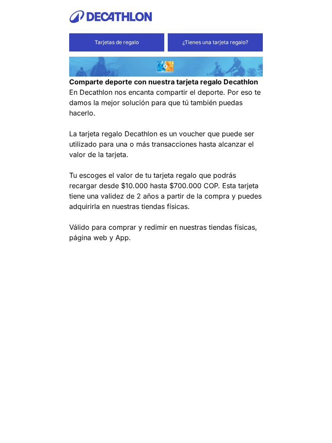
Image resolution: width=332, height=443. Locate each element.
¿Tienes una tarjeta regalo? (215, 42)
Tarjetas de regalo (117, 42)
